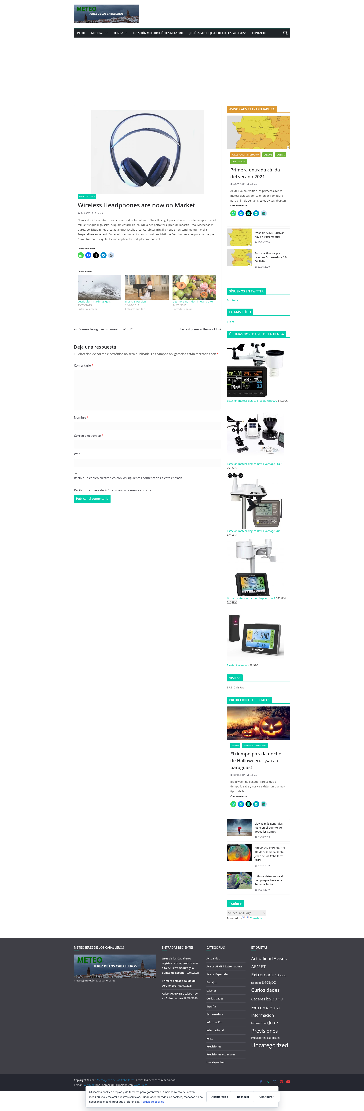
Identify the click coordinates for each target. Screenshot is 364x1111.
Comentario (83, 365)
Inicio (81, 33)
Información (214, 1022)
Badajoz (268, 154)
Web (77, 454)
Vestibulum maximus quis (94, 301)
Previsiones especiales (255, 745)
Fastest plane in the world (198, 329)
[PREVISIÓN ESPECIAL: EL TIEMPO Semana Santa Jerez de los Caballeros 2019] (239, 857)
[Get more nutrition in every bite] (194, 287)
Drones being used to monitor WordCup (107, 329)
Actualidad (213, 958)
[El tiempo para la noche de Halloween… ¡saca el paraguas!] (258, 723)
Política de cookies (152, 1101)
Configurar (266, 1096)
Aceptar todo (219, 1096)
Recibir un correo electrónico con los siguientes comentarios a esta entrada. (128, 478)
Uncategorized (87, 196)
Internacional (215, 1030)
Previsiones (213, 1046)
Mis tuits (232, 300)
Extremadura (238, 161)
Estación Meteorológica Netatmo (158, 33)
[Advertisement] (182, 66)
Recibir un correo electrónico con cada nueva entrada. (113, 490)
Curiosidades (214, 998)
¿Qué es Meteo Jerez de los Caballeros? (217, 33)
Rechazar (243, 1096)
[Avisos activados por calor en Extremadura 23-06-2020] (239, 260)
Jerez (209, 1038)
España (235, 745)
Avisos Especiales (217, 974)
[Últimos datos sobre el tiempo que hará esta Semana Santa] (239, 883)
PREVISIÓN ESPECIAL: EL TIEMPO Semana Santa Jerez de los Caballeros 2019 (270, 854)
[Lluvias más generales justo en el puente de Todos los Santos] (239, 830)
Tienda (118, 33)
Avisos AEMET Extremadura (245, 154)
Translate (256, 918)
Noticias (97, 33)
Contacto (259, 33)
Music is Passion (135, 301)
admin (100, 213)
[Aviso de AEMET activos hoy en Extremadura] (239, 238)
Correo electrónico (88, 436)
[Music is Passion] (147, 287)
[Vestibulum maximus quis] (99, 287)
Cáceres (281, 154)
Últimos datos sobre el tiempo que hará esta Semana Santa (269, 880)
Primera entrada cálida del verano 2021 (255, 173)
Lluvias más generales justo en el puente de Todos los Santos (269, 827)
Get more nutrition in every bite (193, 301)
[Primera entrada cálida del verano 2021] (258, 132)
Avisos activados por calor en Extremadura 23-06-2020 (271, 257)
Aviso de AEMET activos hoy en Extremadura (269, 235)
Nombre (81, 417)
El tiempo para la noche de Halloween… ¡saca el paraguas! (255, 760)
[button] (105, 33)
